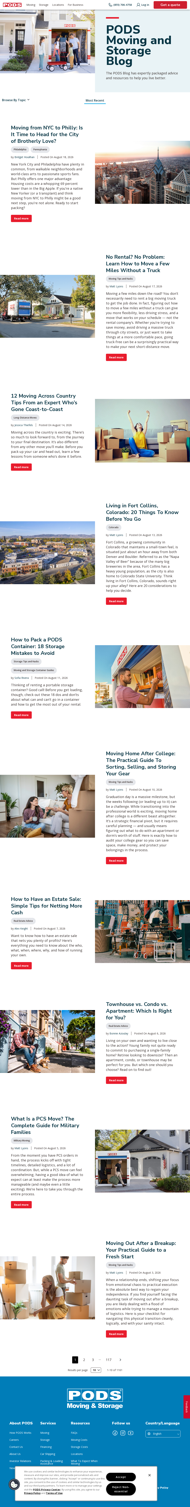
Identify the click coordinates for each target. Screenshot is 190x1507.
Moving (44, 1432)
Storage (45, 1440)
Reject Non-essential (121, 1489)
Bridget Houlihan (24, 157)
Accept (121, 1477)
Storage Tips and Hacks (26, 661)
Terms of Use (54, 1493)
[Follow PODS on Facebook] (115, 1433)
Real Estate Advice (23, 920)
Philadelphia (20, 149)
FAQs (74, 1432)
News (12, 1468)
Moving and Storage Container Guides (34, 670)
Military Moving (22, 1140)
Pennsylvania (40, 149)
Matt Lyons (116, 286)
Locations (77, 1454)
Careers (14, 1440)
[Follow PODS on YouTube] (131, 1433)
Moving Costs (79, 1440)
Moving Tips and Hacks (121, 278)
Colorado (114, 527)
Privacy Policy (159, 1488)
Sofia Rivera (21, 678)
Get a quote (170, 5)
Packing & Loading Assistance (51, 1462)
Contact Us (16, 1447)
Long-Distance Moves (25, 417)
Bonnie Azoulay (118, 1033)
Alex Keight (21, 928)
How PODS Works (20, 1432)
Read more (21, 218)
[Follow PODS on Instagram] (123, 1433)
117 (108, 1359)
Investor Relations (20, 1461)
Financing (46, 1447)
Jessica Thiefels (23, 425)
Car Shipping (47, 1454)
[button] (14, 1484)
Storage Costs (79, 1447)
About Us (15, 1454)
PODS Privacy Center (46, 1489)
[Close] (149, 1475)
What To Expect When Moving (84, 1462)
